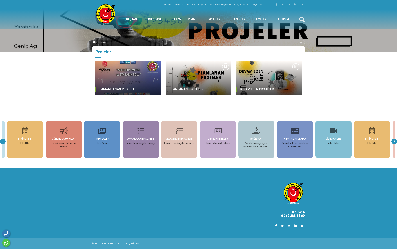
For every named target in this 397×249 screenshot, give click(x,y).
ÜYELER (261, 19)
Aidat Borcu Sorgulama (220, 4)
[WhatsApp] (6, 243)
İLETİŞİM (283, 19)
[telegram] (283, 4)
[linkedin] (295, 4)
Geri (301, 42)
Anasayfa (168, 4)
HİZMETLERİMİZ (185, 19)
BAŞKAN (131, 19)
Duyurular (179, 4)
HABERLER (238, 19)
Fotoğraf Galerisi (241, 4)
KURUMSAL (155, 19)
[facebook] (276, 4)
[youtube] (302, 4)
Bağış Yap (202, 4)
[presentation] (3, 141)
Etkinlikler (191, 4)
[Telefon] (6, 233)
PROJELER (213, 19)
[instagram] (289, 4)
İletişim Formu (258, 4)
